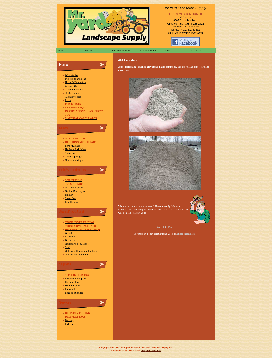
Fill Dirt (69, 194)
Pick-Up (69, 323)
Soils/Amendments (121, 50)
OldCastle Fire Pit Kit (76, 254)
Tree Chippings (73, 156)
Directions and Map (75, 78)
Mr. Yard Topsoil (74, 187)
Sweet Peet (70, 152)
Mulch (88, 50)
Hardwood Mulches (75, 149)
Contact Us (71, 85)
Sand (67, 247)
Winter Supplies (73, 285)
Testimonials (72, 93)
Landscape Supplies (75, 278)
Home (60, 50)
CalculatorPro (164, 226)
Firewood (70, 289)
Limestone (70, 236)
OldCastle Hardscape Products (81, 250)
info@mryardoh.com (151, 350)
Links (68, 100)
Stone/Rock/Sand (147, 50)
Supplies (168, 50)
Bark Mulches (72, 145)
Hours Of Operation (75, 82)
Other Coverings (74, 160)
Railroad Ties (72, 282)
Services (195, 50)
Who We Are (71, 75)
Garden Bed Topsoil (75, 191)
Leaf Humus (71, 201)
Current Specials (74, 89)
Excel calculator (185, 233)
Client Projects (73, 96)
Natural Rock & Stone (77, 243)
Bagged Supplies (74, 292)
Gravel (68, 232)
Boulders (70, 240)
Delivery (69, 320)
